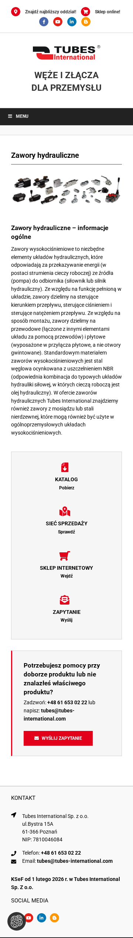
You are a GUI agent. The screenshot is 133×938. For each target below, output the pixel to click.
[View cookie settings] (16, 921)
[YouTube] (60, 21)
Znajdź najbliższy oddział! (50, 11)
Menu (22, 116)
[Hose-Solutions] (87, 21)
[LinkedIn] (74, 21)
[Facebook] (46, 21)
